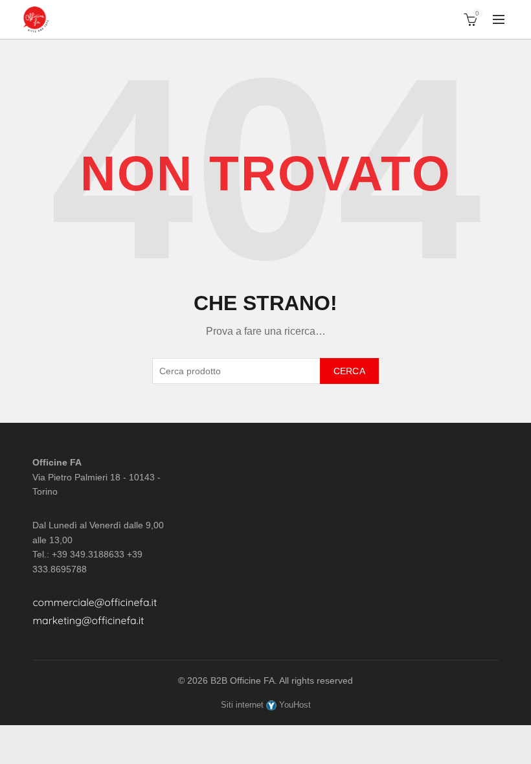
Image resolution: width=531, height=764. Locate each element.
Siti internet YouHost (266, 705)
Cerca (349, 371)
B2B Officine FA (242, 680)
